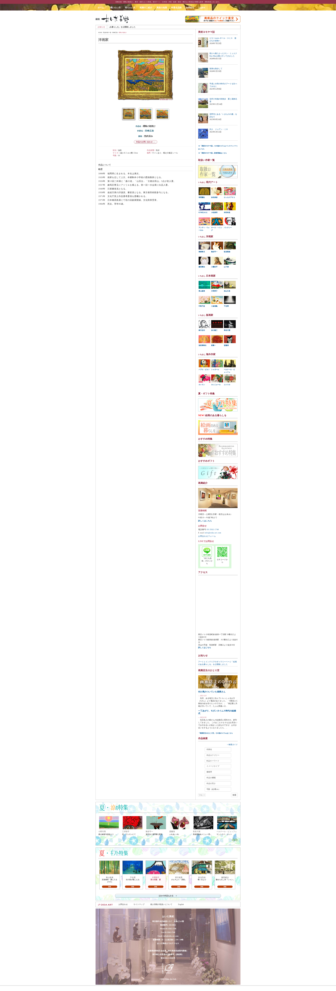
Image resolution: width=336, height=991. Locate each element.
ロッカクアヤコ (229, 197)
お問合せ (190, 7)
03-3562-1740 (213, 529)
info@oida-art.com (213, 533)
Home (100, 32)
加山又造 (227, 291)
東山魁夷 (202, 291)
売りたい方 (130, 7)
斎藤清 (226, 345)
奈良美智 (214, 197)
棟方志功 (202, 330)
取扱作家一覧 (107, 32)
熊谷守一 (214, 252)
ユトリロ (227, 385)
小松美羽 (214, 212)
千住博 (226, 306)
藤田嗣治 (202, 267)
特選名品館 (176, 7)
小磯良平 (214, 267)
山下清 (226, 267)
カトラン (202, 385)
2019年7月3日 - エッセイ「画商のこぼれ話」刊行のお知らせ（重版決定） (175, 27)
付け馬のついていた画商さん (211, 692)
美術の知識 (161, 7)
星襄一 (213, 345)
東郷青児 (202, 252)
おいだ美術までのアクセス (168, 943)
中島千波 (202, 306)
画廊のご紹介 (146, 7)
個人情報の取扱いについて (161, 904)
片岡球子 (214, 291)
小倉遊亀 (214, 306)
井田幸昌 (227, 212)
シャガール (215, 369)
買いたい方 (115, 7)
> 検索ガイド (232, 745)
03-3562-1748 (170, 932)
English (201, 7)
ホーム (102, 7)
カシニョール (216, 385)
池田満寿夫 (202, 345)
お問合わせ (123, 904)
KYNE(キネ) (203, 212)
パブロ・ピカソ (204, 369)
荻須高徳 (227, 252)
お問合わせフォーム (207, 536)
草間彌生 (202, 197)
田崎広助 (115, 32)
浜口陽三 (214, 330)
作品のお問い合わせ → (145, 142)
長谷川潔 (227, 330)
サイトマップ (139, 904)
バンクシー (228, 227)
